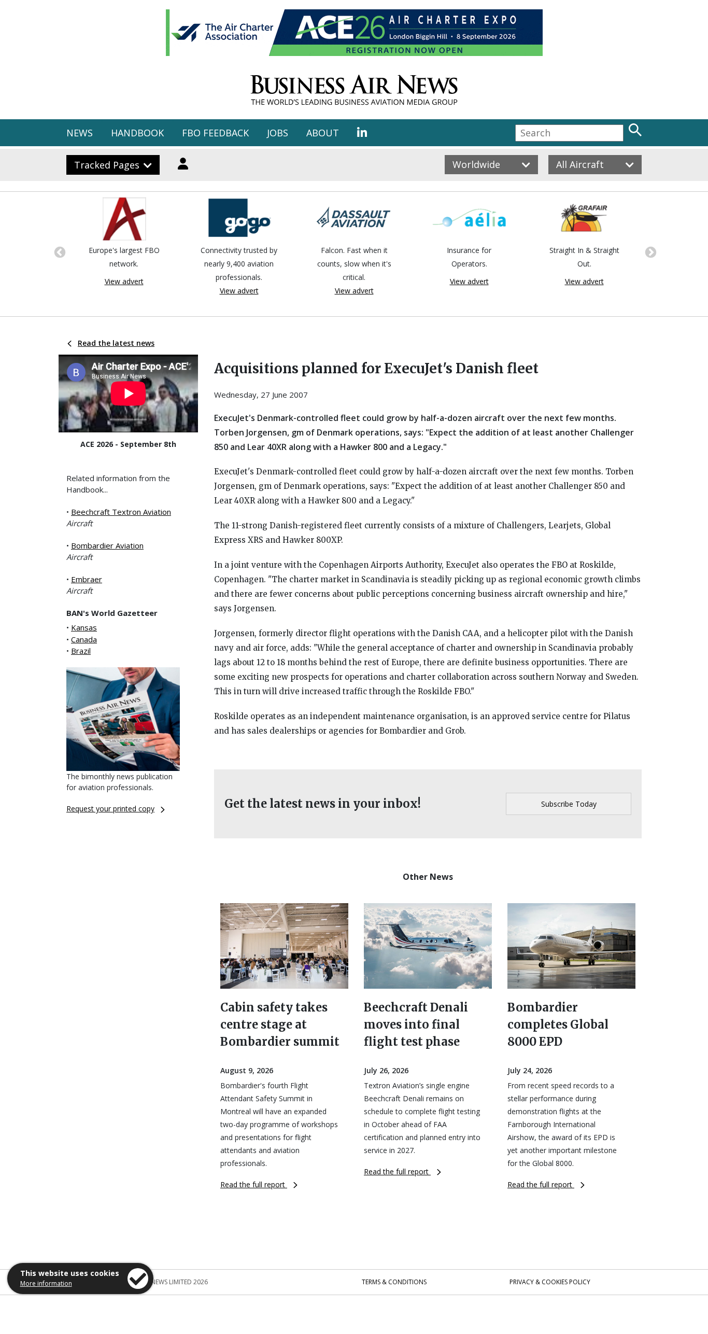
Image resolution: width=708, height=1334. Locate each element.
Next (649, 251)
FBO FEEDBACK (215, 133)
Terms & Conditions (394, 1281)
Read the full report (253, 1184)
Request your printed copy (110, 808)
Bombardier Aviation (107, 545)
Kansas (84, 627)
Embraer (86, 579)
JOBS (277, 133)
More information (46, 1283)
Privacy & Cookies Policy (549, 1281)
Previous (58, 251)
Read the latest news (116, 343)
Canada (84, 639)
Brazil (81, 650)
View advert (124, 281)
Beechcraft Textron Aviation (121, 512)
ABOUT (322, 133)
